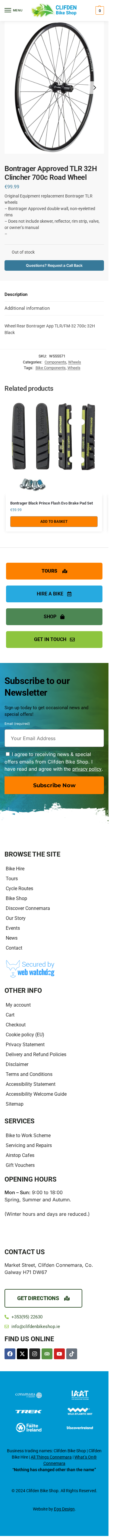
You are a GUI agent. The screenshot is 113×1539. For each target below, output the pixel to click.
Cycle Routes (19, 888)
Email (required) (17, 725)
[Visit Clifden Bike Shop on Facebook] (10, 1353)
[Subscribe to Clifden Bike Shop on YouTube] (59, 1353)
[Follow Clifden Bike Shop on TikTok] (71, 1353)
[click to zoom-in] (54, 88)
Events (13, 928)
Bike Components (51, 368)
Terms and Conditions (29, 1074)
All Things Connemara (51, 1457)
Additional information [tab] (27, 308)
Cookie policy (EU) (25, 1035)
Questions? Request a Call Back (54, 265)
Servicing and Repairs (29, 1145)
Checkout (16, 1025)
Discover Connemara (28, 908)
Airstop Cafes (20, 1155)
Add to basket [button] (53, 522)
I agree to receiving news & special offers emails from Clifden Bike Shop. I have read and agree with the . (54, 761)
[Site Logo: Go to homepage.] (54, 10)
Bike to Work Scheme (28, 1135)
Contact (14, 948)
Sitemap (15, 1104)
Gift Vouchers (20, 1165)
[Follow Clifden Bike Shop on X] (22, 1353)
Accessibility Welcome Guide (36, 1094)
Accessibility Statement (30, 1084)
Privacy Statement (25, 1044)
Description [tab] (16, 294)
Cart (10, 1015)
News (11, 938)
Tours (12, 878)
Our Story (16, 918)
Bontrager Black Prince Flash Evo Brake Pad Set (51, 503)
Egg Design (64, 1509)
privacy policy (87, 769)
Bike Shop (16, 898)
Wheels (74, 362)
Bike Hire (15, 869)
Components (55, 362)
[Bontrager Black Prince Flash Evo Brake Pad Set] (54, 447)
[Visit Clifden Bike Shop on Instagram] (34, 1353)
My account (18, 1005)
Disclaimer (17, 1064)
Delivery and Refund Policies (36, 1054)
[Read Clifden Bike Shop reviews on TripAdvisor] (47, 1353)
